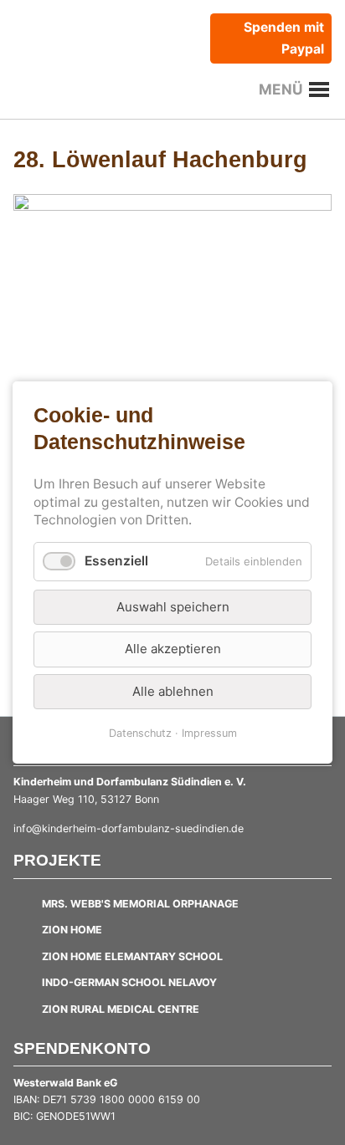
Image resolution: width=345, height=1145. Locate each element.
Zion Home (72, 929)
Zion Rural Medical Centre (120, 1009)
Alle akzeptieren (173, 649)
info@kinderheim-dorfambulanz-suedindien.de (128, 828)
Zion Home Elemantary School (132, 956)
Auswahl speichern (172, 607)
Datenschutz (140, 733)
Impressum (209, 733)
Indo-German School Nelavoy (129, 982)
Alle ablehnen (173, 690)
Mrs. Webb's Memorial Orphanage (140, 903)
